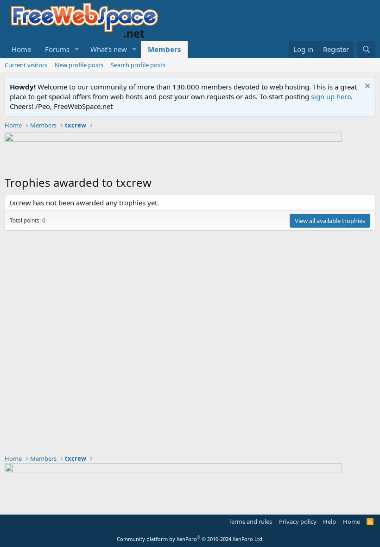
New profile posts (79, 65)
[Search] (366, 49)
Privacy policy (298, 521)
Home (21, 49)
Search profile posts (138, 65)
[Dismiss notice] (366, 87)
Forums (57, 49)
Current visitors (26, 65)
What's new (108, 49)
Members (164, 49)
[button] (76, 49)
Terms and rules (250, 521)
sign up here (331, 96)
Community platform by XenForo (190, 538)
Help (329, 521)
